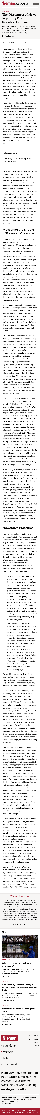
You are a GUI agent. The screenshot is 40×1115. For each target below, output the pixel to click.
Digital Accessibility (32, 1112)
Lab (5, 1058)
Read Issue (19, 924)
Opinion (5, 11)
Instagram (34, 1042)
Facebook (34, 1045)
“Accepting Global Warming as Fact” (18, 159)
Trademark (17, 1112)
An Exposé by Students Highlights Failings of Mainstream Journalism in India (19, 987)
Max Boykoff (9, 36)
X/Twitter (34, 1039)
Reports (8, 1051)
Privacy (23, 1112)
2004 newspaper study (28, 887)
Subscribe (34, 1036)
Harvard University (7, 1112)
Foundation (10, 1045)
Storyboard (10, 1064)
